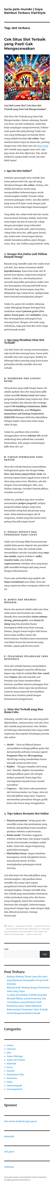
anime (10, 1045)
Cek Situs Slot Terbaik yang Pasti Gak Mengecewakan (24, 44)
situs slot (45, 929)
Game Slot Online (42, 926)
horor (10, 1067)
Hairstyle (11, 1063)
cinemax (11, 1049)
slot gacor (9, 1151)
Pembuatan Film (15, 1074)
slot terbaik (38, 931)
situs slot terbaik (11, 931)
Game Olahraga (15, 1056)
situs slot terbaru (26, 931)
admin (11, 926)
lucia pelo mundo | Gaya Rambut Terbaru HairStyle (25, 11)
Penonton (12, 1078)
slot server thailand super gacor (20, 1121)
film (9, 1052)
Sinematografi (14, 1085)
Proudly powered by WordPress (17, 1180)
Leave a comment (34, 934)
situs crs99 (42, 145)
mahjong (9, 1166)
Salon (10, 1082)
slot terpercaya (17, 934)
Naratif (10, 1071)
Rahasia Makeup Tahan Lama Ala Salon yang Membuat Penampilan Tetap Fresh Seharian (27, 980)
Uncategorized (14, 1089)
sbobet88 (9, 1136)
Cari (6, 949)
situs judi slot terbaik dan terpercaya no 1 (24, 929)
